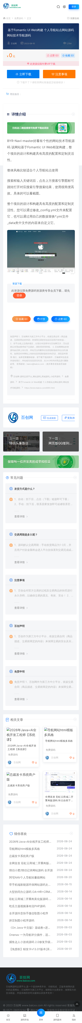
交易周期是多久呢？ (26, 534)
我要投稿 (74, 18)
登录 (74, 6)
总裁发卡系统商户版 (19, 785)
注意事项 (61, 74)
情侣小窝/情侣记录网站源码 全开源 (31, 870)
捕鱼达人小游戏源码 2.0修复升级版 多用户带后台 (31, 942)
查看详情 (19, 516)
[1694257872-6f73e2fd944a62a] (41, 252)
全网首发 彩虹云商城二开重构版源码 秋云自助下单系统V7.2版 (59, 799)
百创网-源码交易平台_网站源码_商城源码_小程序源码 (36, 376)
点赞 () (54, 55)
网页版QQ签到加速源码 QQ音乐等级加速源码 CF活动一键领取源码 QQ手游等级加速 (61, 443)
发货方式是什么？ (24, 488)
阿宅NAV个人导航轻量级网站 (27, 877)
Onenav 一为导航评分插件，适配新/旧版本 (31, 934)
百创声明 (19, 625)
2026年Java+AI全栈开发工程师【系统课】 (22, 747)
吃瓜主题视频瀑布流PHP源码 (27, 906)
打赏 (42, 319)
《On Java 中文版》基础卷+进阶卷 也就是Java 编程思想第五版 (31, 927)
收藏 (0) (69, 55)
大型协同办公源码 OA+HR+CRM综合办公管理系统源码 (31, 891)
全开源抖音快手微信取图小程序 (28, 913)
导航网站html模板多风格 (59, 740)
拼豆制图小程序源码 (21, 920)
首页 (8, 18)
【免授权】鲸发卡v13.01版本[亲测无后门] (31, 949)
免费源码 (18, 18)
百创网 (14, 43)
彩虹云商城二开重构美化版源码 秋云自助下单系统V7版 (31, 899)
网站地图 (35, 1010)
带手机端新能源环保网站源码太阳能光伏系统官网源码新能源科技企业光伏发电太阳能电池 (31, 884)
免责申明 (19, 671)
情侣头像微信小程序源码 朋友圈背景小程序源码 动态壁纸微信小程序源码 (21, 443)
